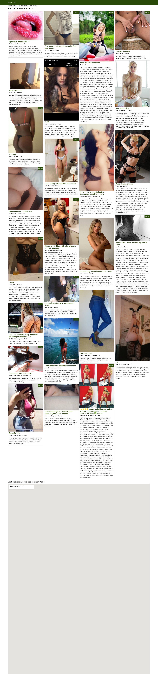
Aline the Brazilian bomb (90, 63)
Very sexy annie (15, 90)
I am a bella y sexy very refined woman (60, 184)
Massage (12, 154)
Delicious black (86, 353)
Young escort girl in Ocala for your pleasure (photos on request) (59, 413)
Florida (30, 5)
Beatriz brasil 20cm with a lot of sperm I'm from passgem (60, 247)
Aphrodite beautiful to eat (19, 42)
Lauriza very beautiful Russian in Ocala (96, 272)
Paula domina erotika (124, 184)
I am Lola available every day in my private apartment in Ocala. (23, 336)
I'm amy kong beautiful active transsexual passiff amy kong (92, 193)
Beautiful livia (14, 433)
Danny (11, 282)
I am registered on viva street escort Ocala (59, 304)
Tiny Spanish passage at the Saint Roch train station (61, 47)
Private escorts (12, 5)
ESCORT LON (12, 2)
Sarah (47, 122)
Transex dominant (123, 51)
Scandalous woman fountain (20, 373)
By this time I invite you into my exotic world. (131, 244)
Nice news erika (122, 108)
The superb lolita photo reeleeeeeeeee (60, 366)
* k (117, 362)
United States (23, 5)
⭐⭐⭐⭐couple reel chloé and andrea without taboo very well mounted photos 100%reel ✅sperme (96, 411)
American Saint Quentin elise (20, 212)
